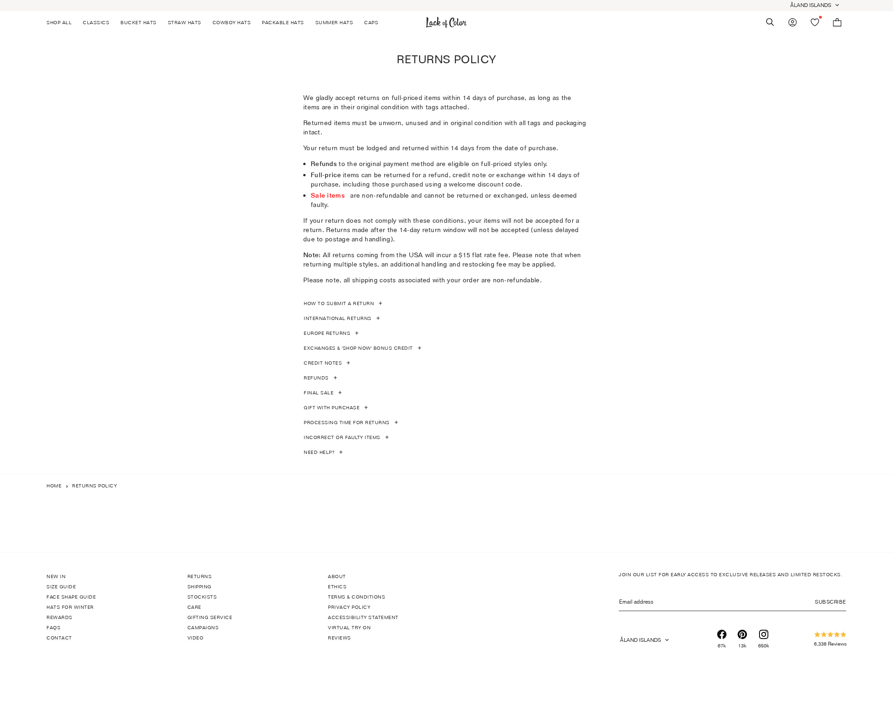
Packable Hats (283, 22)
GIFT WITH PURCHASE (332, 407)
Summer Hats (334, 22)
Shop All (59, 22)
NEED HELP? (319, 452)
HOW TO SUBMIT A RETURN (339, 303)
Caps (371, 22)
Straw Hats (184, 22)
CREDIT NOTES (323, 363)
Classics (96, 22)
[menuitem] (62, 22)
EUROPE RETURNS (327, 333)
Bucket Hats (138, 22)
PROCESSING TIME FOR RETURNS (347, 422)
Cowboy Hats (232, 22)
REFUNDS (316, 377)
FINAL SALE (318, 392)
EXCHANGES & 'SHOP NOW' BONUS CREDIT (358, 348)
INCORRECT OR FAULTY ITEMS (342, 437)
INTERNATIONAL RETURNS (338, 318)
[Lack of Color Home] (446, 22)
